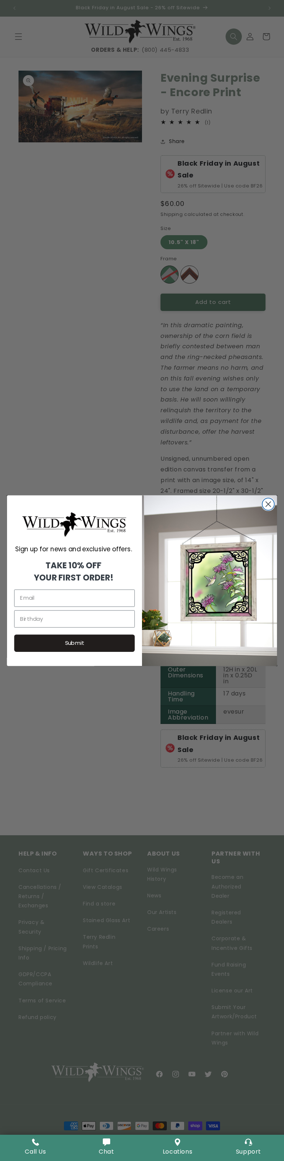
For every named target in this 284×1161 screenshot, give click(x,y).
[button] (106, 1148)
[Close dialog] (268, 504)
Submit (74, 643)
